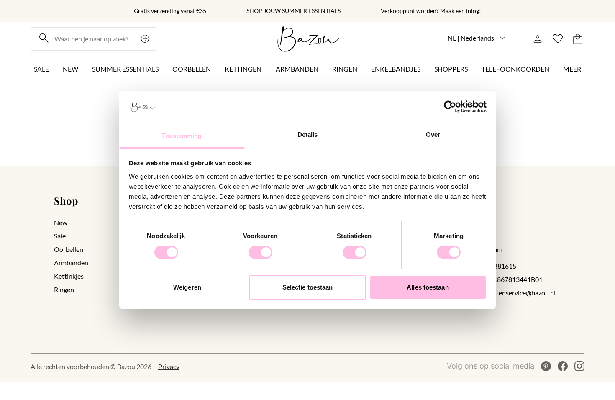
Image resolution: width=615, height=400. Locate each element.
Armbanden (297, 69)
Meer (572, 69)
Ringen (344, 69)
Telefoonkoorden (515, 69)
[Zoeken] (146, 39)
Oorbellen (191, 69)
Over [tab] (433, 134)
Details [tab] (307, 134)
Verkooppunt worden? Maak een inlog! (431, 11)
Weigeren (187, 287)
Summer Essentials (125, 69)
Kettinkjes (69, 276)
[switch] (260, 252)
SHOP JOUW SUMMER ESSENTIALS (293, 11)
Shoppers (451, 69)
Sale (41, 69)
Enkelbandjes (395, 69)
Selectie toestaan (307, 287)
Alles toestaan (427, 287)
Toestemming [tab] (182, 135)
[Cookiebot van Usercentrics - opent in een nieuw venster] (450, 106)
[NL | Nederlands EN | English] (477, 38)
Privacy (168, 366)
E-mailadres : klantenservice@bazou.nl (501, 293)
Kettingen (243, 69)
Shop (66, 200)
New (70, 69)
